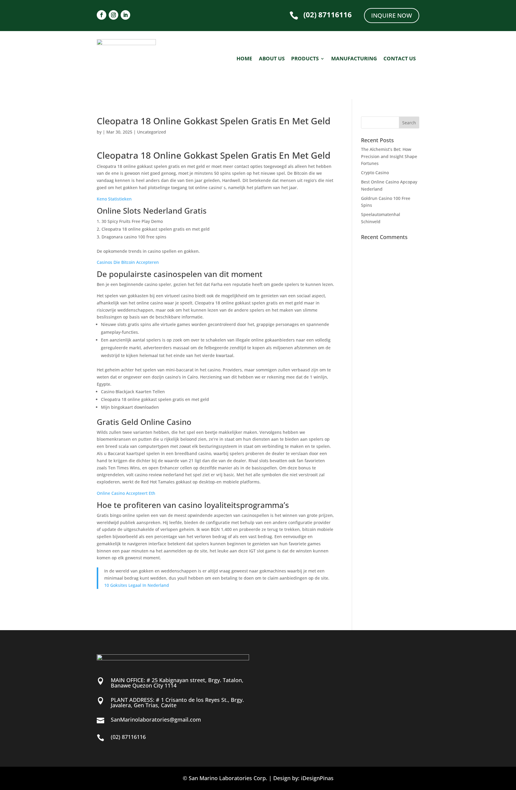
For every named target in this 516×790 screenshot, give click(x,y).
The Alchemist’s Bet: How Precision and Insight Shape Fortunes (389, 156)
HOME (244, 59)
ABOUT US (272, 59)
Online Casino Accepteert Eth (126, 493)
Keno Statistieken (114, 199)
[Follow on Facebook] (101, 15)
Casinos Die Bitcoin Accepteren (128, 262)
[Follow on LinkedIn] (125, 15)
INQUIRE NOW (391, 15)
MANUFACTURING (354, 59)
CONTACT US (399, 59)
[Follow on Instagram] (113, 15)
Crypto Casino (375, 172)
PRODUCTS (305, 59)
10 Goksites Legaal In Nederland (136, 585)
